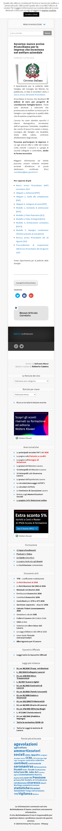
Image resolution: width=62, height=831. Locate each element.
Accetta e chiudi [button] (31, 14)
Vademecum (29, 626)
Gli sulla (29, 474)
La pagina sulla (31, 456)
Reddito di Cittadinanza (36, 780)
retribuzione (20, 783)
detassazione (40, 767)
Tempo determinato (34, 791)
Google (16, 346)
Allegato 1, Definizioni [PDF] (28, 193)
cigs (15, 760)
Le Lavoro (32, 490)
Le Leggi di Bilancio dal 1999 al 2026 (32, 631)
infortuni (19, 772)
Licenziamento (26, 774)
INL (26, 772)
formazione (40, 769)
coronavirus (23, 766)
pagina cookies (49, 10)
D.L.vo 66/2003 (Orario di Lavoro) (32, 705)
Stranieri (35, 788)
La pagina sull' (28, 461)
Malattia (38, 775)
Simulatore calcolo (27, 614)
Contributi (28, 597)
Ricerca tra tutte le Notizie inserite (31, 402)
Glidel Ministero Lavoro (31, 469)
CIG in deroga (38, 758)
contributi (21, 763)
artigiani (43, 755)
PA (31, 777)
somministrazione (31, 785)
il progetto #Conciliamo (25, 283)
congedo (21, 760)
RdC (23, 780)
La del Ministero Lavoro (30, 466)
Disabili (18, 769)
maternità (19, 778)
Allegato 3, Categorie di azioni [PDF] (31, 204)
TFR (16, 793)
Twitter (21, 346)
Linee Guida (25, 636)
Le (31, 586)
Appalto (35, 754)
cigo (45, 758)
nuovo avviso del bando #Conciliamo (29, 94)
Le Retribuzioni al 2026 (27, 582)
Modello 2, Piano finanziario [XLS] (30, 215)
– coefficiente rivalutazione (30, 578)
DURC (25, 770)
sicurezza (33, 783)
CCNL (29, 758)
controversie (34, 763)
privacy (17, 780)
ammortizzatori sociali (27, 752)
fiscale (31, 769)
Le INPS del (32, 452)
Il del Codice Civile (31, 618)
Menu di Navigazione (32, 24)
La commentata (30, 565)
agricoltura (20, 747)
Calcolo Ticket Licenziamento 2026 (31, 609)
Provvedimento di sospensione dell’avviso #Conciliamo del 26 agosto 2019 (32, 249)
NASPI (26, 778)
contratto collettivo (35, 760)
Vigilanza (25, 793)
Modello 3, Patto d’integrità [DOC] (30, 219)
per (30, 601)
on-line (22, 622)
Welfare (36, 794)
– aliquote (32, 604)
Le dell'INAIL (26, 487)
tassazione (19, 790)
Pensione (39, 777)
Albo (29, 641)
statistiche (22, 788)
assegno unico (19, 758)
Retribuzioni (29, 593)
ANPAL (28, 755)
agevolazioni (25, 744)
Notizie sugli (30, 495)
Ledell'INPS (31, 483)
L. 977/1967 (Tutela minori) (29, 712)
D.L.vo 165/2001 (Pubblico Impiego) (28, 717)
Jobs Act (33, 772)
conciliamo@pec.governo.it (25, 172)
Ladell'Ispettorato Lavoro (31, 479)
